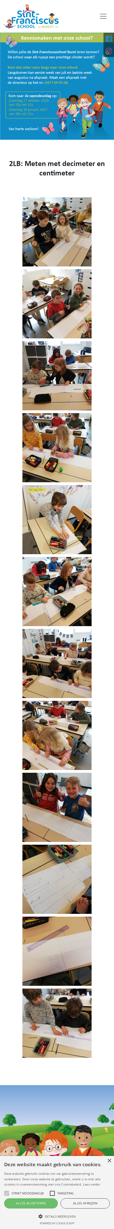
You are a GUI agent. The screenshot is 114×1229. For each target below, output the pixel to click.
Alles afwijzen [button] (85, 1203)
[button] (57, 1216)
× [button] (109, 1161)
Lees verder (91, 1184)
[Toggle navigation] (103, 16)
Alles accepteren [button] (31, 1203)
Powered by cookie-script (57, 1223)
